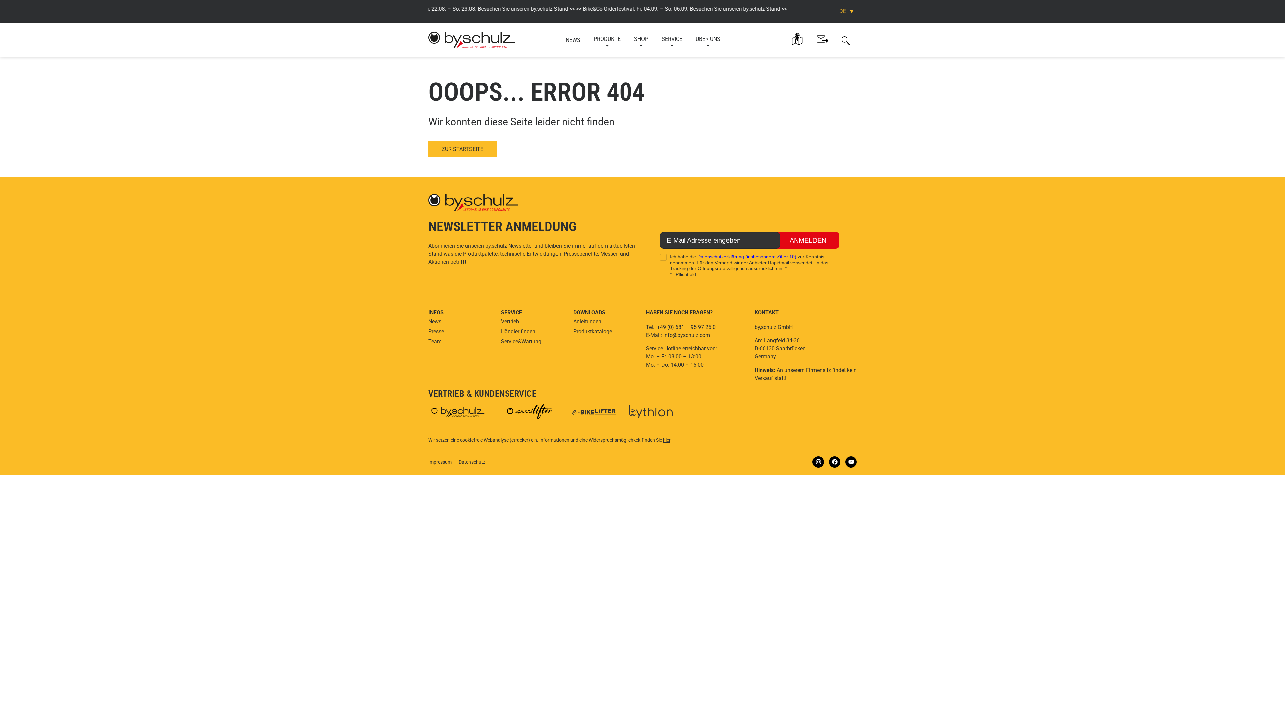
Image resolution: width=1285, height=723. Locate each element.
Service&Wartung (521, 341)
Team (435, 341)
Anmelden (808, 240)
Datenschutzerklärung (720, 256)
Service (672, 39)
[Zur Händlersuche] (797, 39)
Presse (436, 331)
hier (666, 440)
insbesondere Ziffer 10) (771, 256)
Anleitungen (587, 321)
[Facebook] (834, 462)
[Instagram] (818, 462)
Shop (641, 39)
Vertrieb (510, 321)
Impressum (440, 462)
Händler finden (518, 331)
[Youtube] (851, 462)
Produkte (607, 39)
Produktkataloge (592, 331)
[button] (846, 40)
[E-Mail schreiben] (822, 39)
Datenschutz (472, 462)
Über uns (708, 39)
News (573, 40)
